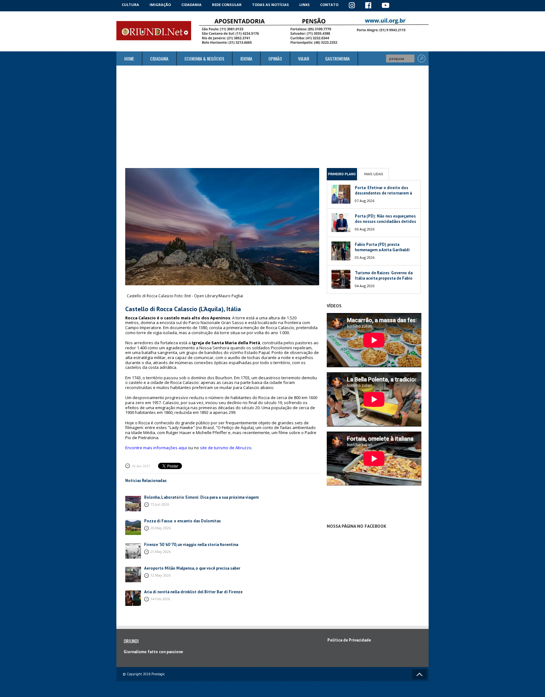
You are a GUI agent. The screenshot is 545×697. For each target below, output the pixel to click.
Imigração (160, 4)
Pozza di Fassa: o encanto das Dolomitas (182, 521)
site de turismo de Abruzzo (225, 447)
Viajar (303, 58)
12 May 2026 (160, 575)
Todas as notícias (270, 4)
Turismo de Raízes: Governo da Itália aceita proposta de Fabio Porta (384, 278)
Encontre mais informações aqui (156, 447)
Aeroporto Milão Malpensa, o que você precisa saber (192, 568)
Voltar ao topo (419, 674)
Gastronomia (337, 58)
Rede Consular (227, 4)
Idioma (246, 58)
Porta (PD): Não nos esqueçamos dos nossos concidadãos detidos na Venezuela (385, 221)
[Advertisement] (272, 117)
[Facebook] (368, 5)
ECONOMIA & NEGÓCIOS (204, 58)
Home (129, 58)
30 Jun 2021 (141, 465)
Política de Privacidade (349, 640)
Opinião (275, 58)
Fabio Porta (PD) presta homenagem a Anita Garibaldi (382, 247)
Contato (329, 4)
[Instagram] (352, 5)
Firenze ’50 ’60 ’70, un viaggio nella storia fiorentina (191, 544)
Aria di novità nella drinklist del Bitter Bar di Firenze (193, 592)
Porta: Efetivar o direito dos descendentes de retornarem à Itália (383, 193)
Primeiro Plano (342, 174)
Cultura (130, 4)
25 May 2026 (160, 551)
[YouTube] (386, 5)
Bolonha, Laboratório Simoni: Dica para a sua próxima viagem (201, 497)
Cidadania (191, 4)
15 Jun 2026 (159, 504)
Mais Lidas (373, 174)
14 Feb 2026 (160, 598)
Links (304, 4)
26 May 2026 (160, 528)
